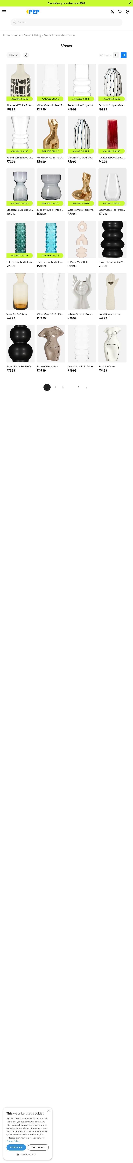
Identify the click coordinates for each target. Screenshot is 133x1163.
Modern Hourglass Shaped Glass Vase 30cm (19, 209)
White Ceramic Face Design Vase (81, 314)
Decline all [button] (38, 1147)
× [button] (48, 1111)
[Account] (112, 11)
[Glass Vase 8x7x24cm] (82, 343)
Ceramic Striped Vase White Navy (111, 105)
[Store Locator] (127, 11)
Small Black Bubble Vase (19, 366)
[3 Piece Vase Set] (82, 239)
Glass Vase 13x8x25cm (50, 314)
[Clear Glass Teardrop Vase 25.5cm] (112, 187)
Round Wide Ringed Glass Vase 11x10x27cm (81, 105)
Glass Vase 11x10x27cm (50, 105)
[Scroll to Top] (126, 1145)
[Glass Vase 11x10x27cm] (51, 82)
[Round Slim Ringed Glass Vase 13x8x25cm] (20, 135)
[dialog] (27, 1134)
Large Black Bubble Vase (111, 262)
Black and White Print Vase (19, 105)
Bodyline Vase (106, 366)
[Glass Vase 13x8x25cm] (51, 291)
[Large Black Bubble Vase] (112, 239)
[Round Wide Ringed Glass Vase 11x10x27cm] (82, 82)
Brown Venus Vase (47, 366)
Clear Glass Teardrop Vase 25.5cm (111, 209)
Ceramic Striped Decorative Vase (81, 157)
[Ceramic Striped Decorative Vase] (82, 135)
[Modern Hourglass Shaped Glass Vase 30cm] (20, 187)
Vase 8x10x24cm (16, 314)
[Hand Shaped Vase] (112, 291)
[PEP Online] (32, 11)
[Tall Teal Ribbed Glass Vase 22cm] (20, 239)
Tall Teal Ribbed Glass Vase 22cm (19, 262)
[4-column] (124, 55)
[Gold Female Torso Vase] (82, 187)
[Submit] (14, 22)
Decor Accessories (55, 35)
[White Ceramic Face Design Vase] (82, 291)
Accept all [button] (16, 1147)
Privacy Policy (12, 1141)
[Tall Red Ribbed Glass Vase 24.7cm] (112, 135)
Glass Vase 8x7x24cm (81, 366)
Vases (72, 35)
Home (6, 35)
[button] (119, 12)
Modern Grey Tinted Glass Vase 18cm (50, 209)
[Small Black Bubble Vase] (20, 343)
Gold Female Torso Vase (81, 209)
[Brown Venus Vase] (51, 343)
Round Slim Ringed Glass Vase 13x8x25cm (19, 157)
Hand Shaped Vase (109, 314)
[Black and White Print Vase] (20, 82)
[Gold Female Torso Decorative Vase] (51, 135)
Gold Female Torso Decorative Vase (50, 157)
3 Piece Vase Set (77, 262)
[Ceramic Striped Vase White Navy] (112, 82)
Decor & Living (32, 35)
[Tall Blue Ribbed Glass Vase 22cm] (51, 239)
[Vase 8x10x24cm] (20, 291)
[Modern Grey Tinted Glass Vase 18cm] (51, 187)
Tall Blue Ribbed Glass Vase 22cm (50, 262)
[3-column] (116, 55)
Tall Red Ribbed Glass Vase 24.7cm (111, 157)
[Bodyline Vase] (112, 343)
